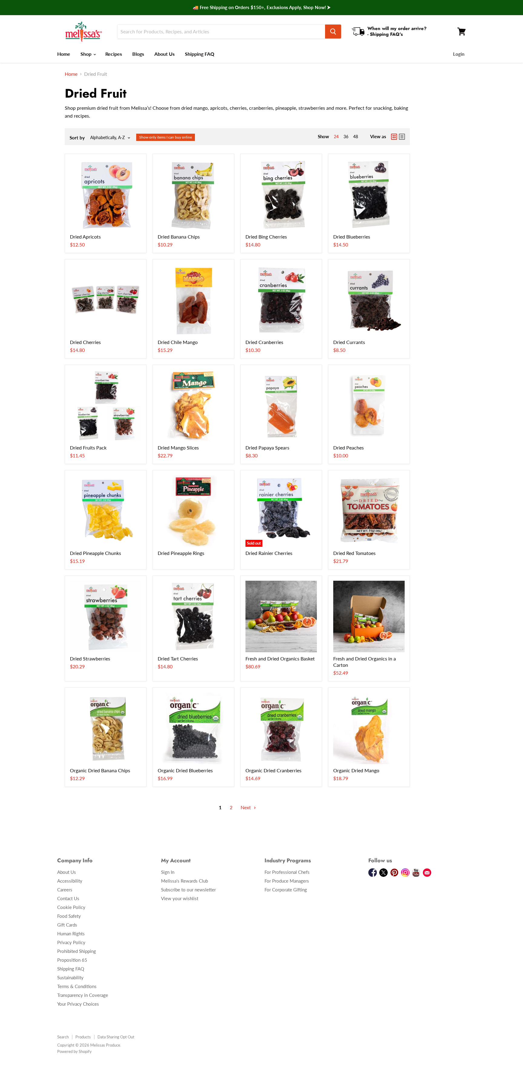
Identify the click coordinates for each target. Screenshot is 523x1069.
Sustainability (70, 977)
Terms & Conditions (77, 986)
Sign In (167, 872)
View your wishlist (179, 898)
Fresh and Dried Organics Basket (280, 658)
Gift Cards (67, 924)
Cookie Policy (71, 907)
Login (458, 54)
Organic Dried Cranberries (273, 770)
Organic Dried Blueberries (185, 770)
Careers (64, 889)
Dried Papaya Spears (267, 447)
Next (246, 807)
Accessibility (69, 881)
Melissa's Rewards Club (184, 881)
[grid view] (394, 137)
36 (346, 136)
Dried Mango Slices (178, 447)
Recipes (113, 54)
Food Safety (69, 916)
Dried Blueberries (351, 236)
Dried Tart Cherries (178, 658)
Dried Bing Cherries (266, 236)
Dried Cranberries (264, 342)
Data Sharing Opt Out (115, 1036)
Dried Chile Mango (178, 342)
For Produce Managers (287, 881)
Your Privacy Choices (78, 1004)
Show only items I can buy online (165, 137)
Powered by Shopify (74, 1051)
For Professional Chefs (287, 872)
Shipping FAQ (199, 54)
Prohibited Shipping (76, 951)
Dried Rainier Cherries (268, 553)
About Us (164, 54)
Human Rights (71, 933)
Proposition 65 (72, 960)
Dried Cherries (85, 342)
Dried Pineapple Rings (181, 553)
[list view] (402, 137)
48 (355, 136)
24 (336, 136)
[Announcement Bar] (261, 8)
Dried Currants (349, 342)
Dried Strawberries (90, 658)
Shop (87, 54)
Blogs (138, 54)
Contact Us (68, 898)
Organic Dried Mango (356, 770)
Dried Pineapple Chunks (95, 553)
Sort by (77, 137)
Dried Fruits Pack (88, 447)
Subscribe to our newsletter (188, 889)
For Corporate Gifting (286, 889)
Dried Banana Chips (179, 236)
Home (63, 54)
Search (63, 1036)
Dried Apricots (85, 236)
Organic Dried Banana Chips (100, 770)
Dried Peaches (348, 447)
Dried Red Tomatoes (354, 553)
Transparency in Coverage (82, 995)
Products (83, 1036)
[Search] (333, 31)
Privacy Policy (71, 942)
